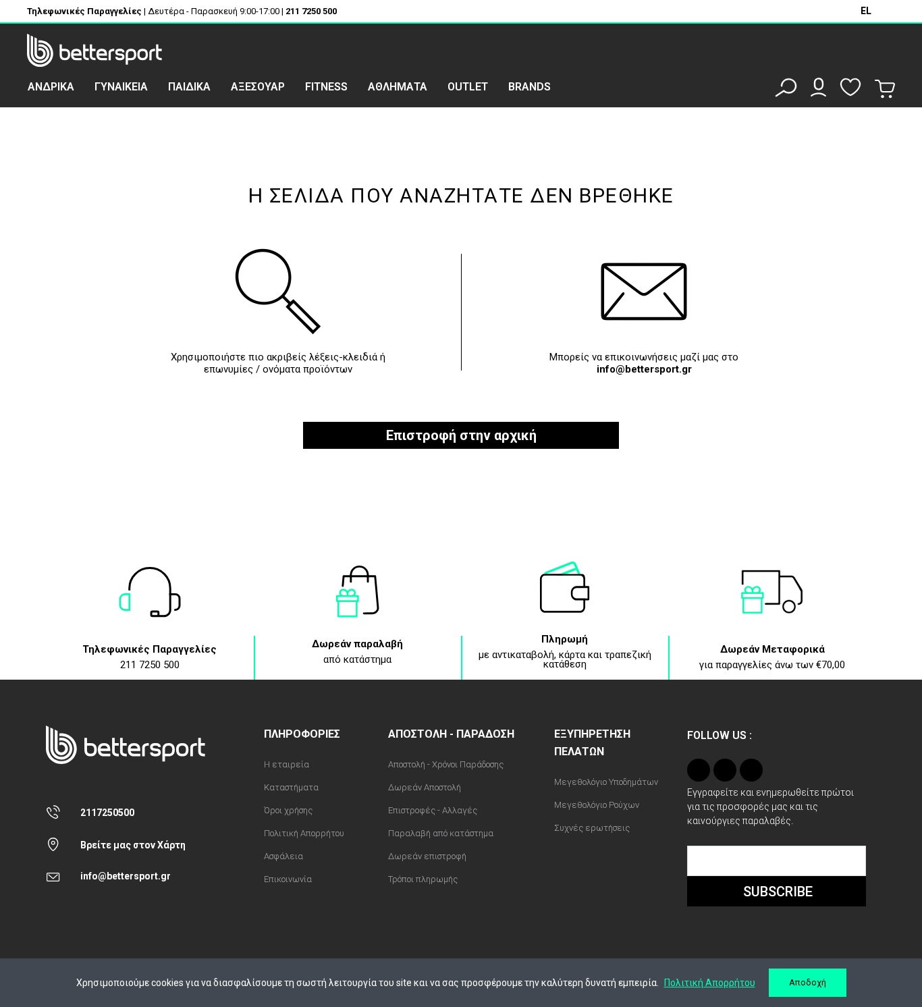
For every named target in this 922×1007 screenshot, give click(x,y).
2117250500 (107, 812)
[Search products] (278, 299)
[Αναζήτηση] (786, 87)
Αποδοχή (807, 982)
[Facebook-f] (724, 770)
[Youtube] (751, 770)
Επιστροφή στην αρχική (461, 435)
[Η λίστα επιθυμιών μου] (850, 87)
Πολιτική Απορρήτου (709, 982)
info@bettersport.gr (644, 369)
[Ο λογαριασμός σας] (818, 87)
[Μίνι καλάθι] (885, 89)
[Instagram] (698, 770)
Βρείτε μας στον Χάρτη (133, 845)
